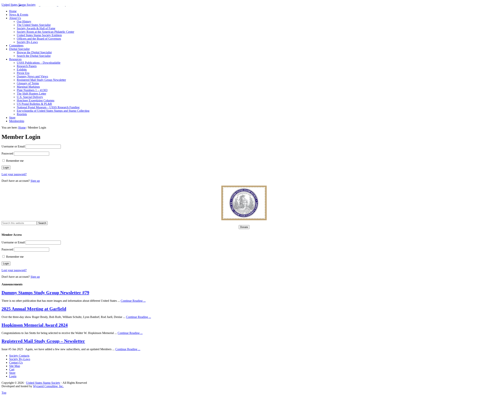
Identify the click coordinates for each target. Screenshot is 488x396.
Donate (244, 227)
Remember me (14, 160)
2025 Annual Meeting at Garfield (34, 308)
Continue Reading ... (133, 300)
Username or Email (13, 146)
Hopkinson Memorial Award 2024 (35, 325)
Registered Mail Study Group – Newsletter (43, 341)
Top (4, 392)
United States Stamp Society (19, 4)
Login (12, 376)
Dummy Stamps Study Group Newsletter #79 (45, 292)
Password (7, 153)
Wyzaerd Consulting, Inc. (48, 386)
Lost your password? (14, 174)
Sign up (35, 180)
